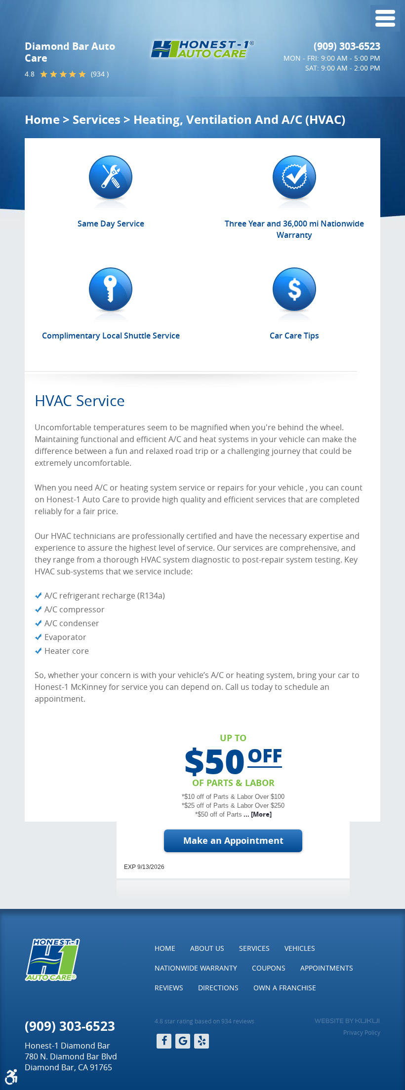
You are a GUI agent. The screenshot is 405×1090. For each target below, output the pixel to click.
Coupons (268, 968)
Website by (347, 1021)
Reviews (169, 987)
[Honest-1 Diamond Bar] (202, 49)
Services (97, 119)
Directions (218, 987)
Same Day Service (111, 223)
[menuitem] (165, 948)
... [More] (257, 814)
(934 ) (100, 73)
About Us (207, 948)
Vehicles (299, 948)
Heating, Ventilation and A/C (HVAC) (239, 119)
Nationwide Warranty (196, 968)
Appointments (326, 968)
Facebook (164, 1041)
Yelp (201, 1041)
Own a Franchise (284, 987)
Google (182, 1041)
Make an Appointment (233, 840)
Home (42, 119)
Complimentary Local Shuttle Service (111, 335)
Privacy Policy (361, 1032)
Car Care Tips (294, 335)
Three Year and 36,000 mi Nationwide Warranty (294, 229)
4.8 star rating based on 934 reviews (204, 1021)
